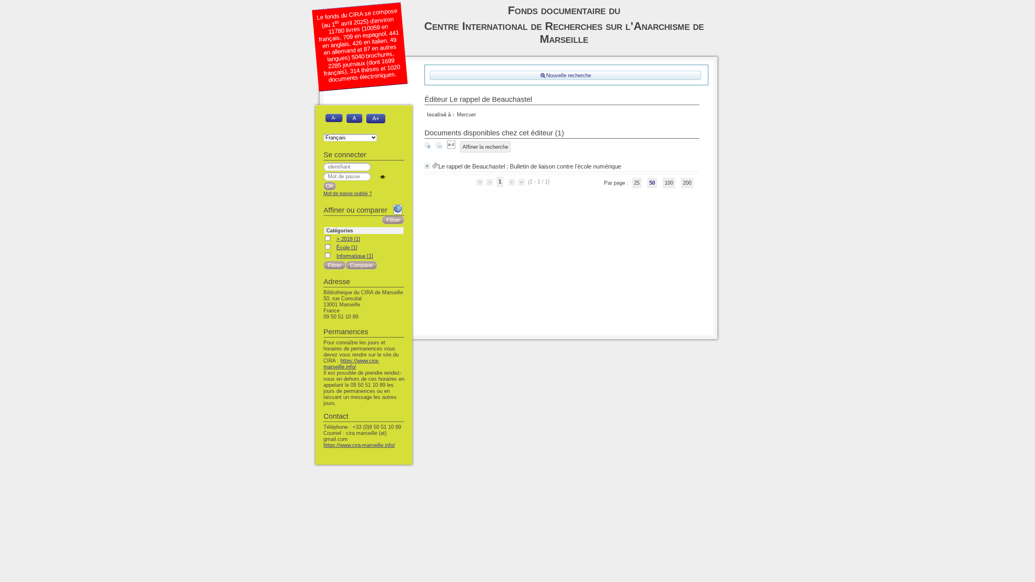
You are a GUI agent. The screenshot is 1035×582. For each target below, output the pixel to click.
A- (334, 117)
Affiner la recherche (485, 147)
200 (687, 183)
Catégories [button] (339, 231)
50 (652, 183)
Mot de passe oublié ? (347, 193)
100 (669, 183)
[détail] (427, 166)
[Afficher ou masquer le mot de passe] (382, 176)
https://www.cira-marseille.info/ (351, 364)
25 (637, 183)
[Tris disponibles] (451, 147)
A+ (375, 118)
